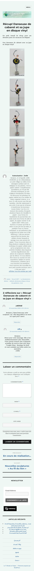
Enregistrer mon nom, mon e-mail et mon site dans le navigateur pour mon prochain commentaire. (17, 433)
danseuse (18, 281)
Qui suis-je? (17, 540)
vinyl (21, 283)
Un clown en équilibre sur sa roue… (18, 529)
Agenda (17, 552)
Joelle (8, 279)
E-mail (17, 411)
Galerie (17, 556)
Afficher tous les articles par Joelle (20, 271)
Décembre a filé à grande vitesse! (18, 531)
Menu (28, 7)
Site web (17, 421)
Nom (17, 401)
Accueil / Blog (17, 544)
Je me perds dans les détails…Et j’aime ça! (17, 527)
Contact (17, 560)
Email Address (11, 490)
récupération (15, 283)
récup (28, 281)
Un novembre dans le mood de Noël (17, 533)
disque (23, 281)
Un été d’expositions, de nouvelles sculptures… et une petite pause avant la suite (18, 525)
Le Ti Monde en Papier (10, 565)
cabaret (12, 281)
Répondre (17, 322)
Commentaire (17, 382)
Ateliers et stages (17, 548)
